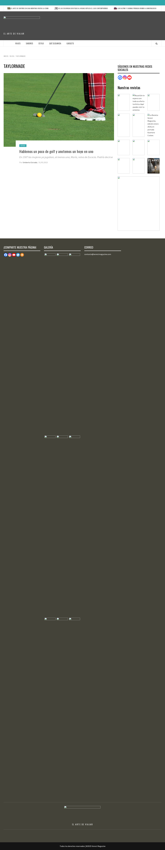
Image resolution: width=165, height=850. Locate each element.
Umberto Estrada (30, 162)
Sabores (29, 43)
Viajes (17, 43)
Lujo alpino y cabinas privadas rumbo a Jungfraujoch (125, 8)
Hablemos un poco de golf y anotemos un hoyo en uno (56, 151)
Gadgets (70, 43)
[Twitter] (18, 255)
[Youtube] (14, 255)
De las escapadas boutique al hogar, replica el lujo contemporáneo (72, 8)
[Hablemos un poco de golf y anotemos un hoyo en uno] (59, 109)
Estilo (41, 43)
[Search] (157, 43)
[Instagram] (125, 77)
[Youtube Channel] (129, 77)
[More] (22, 255)
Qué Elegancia (55, 43)
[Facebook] (120, 77)
